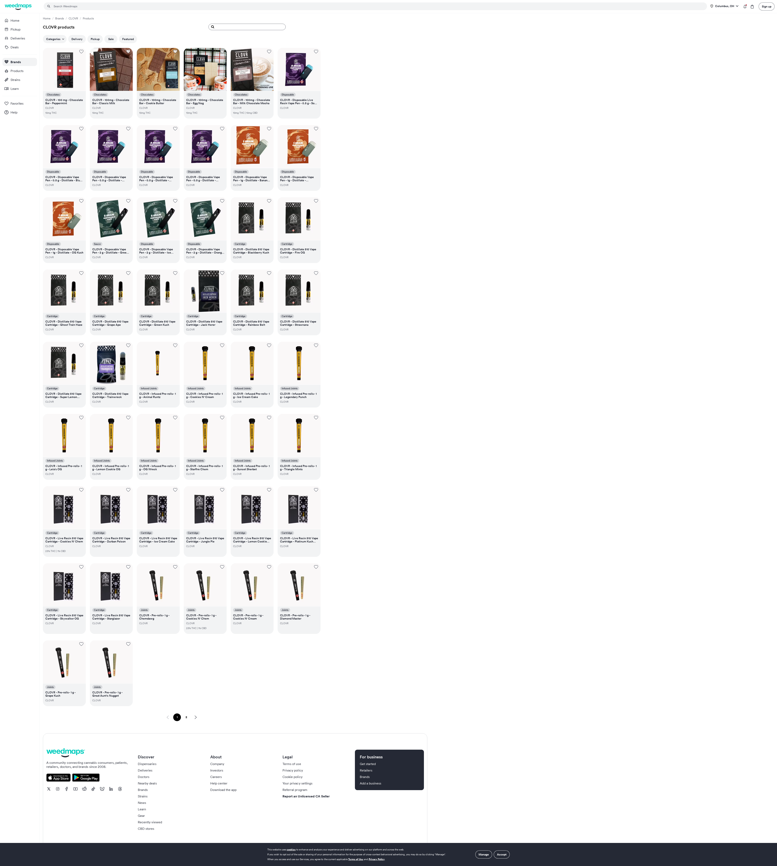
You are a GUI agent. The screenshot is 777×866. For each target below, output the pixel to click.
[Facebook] (67, 789)
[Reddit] (84, 789)
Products (88, 18)
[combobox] (378, 6)
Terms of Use (355, 859)
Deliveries (145, 770)
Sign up (766, 6)
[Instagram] (58, 789)
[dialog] (388, 854)
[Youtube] (75, 789)
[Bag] (752, 6)
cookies (291, 849)
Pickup (95, 39)
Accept (501, 854)
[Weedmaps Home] (18, 6)
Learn (142, 809)
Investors (216, 770)
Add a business (370, 783)
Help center (219, 783)
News (142, 803)
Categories (53, 39)
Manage (484, 854)
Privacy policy (292, 770)
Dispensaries (147, 764)
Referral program (294, 790)
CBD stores (146, 829)
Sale (111, 39)
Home (47, 18)
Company (217, 764)
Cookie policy (292, 777)
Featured (128, 39)
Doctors (143, 777)
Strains (143, 796)
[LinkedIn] (111, 789)
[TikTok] (93, 789)
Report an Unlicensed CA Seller (306, 796)
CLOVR (73, 18)
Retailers (366, 770)
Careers (216, 777)
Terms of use (291, 764)
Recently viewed (150, 822)
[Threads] (120, 789)
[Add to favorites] (81, 52)
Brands (59, 18)
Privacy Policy (377, 859)
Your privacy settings (297, 783)
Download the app (223, 790)
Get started (368, 764)
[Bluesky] (102, 789)
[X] (49, 789)
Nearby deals (147, 783)
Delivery (77, 39)
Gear (141, 816)
